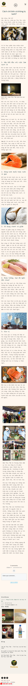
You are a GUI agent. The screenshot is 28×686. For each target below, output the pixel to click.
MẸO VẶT (11, 18)
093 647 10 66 (8, 603)
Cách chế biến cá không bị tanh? (14, 12)
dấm (2, 20)
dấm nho (7, 20)
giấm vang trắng (10, 24)
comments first (17, 567)
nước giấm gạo (20, 24)
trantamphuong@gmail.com (11, 604)
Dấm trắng (4, 18)
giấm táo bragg (17, 22)
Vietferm (4, 25)
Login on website (14, 582)
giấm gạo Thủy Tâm (16, 20)
